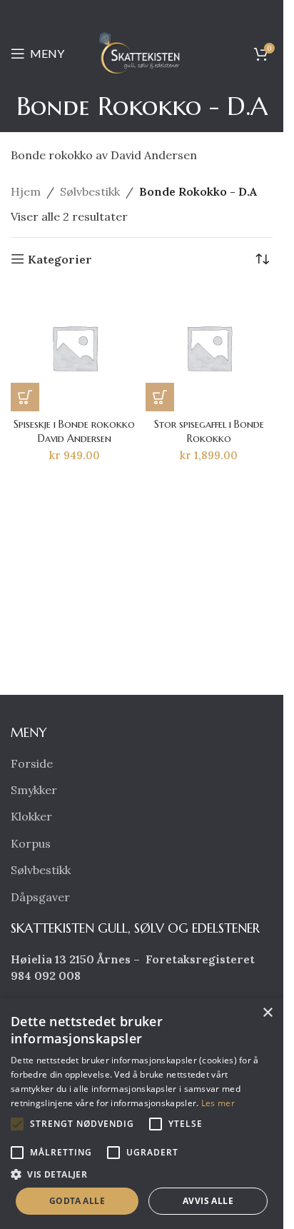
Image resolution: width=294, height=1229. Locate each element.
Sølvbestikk (90, 191)
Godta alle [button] (77, 1201)
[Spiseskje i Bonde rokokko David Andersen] (74, 348)
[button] (25, 397)
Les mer (218, 1103)
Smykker (34, 790)
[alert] (141, 1113)
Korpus (31, 843)
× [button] (267, 1013)
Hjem (26, 191)
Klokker (31, 816)
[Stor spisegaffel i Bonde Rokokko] (209, 348)
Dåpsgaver (40, 897)
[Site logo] (142, 52)
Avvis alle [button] (208, 1201)
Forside (32, 763)
